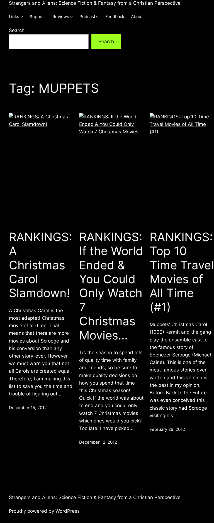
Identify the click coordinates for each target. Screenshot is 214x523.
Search (17, 30)
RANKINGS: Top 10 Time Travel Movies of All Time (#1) (182, 272)
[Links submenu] (21, 16)
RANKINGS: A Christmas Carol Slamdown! (40, 265)
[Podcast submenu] (97, 16)
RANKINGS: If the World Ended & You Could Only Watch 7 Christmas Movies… (111, 286)
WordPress (67, 511)
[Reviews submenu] (71, 16)
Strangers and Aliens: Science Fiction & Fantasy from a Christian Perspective (95, 3)
